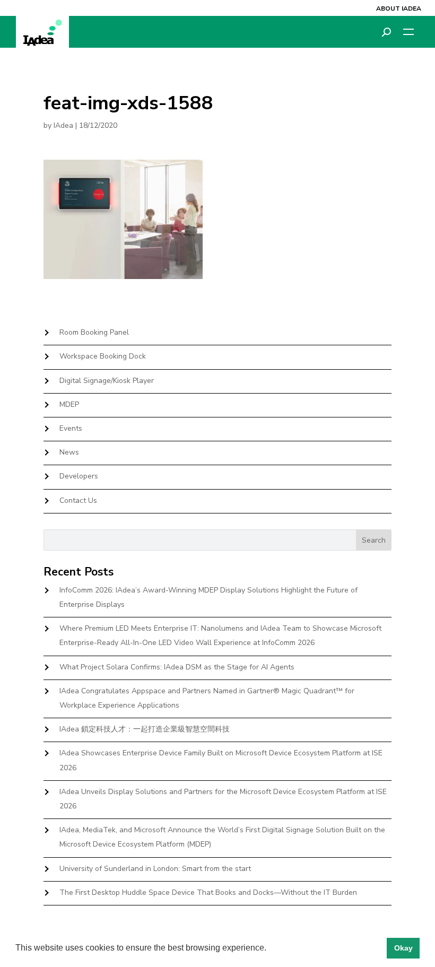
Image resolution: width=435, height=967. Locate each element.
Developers (78, 476)
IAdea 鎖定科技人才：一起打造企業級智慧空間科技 (144, 729)
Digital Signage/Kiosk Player (106, 381)
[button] (270, 949)
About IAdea (398, 8)
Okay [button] (403, 948)
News (69, 452)
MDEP (69, 404)
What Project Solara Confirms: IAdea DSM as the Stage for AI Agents (176, 667)
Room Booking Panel (94, 332)
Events (70, 428)
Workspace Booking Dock (102, 356)
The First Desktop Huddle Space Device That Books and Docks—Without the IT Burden (208, 892)
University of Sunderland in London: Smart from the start (155, 869)
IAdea (63, 125)
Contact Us (78, 500)
